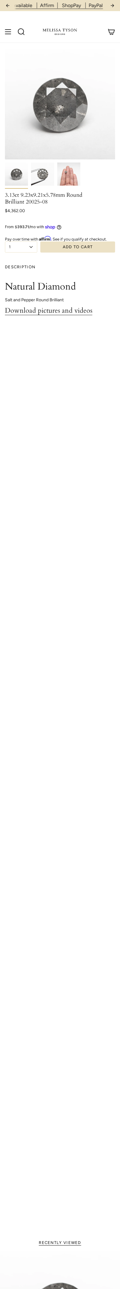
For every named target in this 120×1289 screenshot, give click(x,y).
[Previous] (7, 5)
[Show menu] (8, 31)
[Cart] (111, 31)
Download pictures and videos (48, 310)
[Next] (112, 5)
